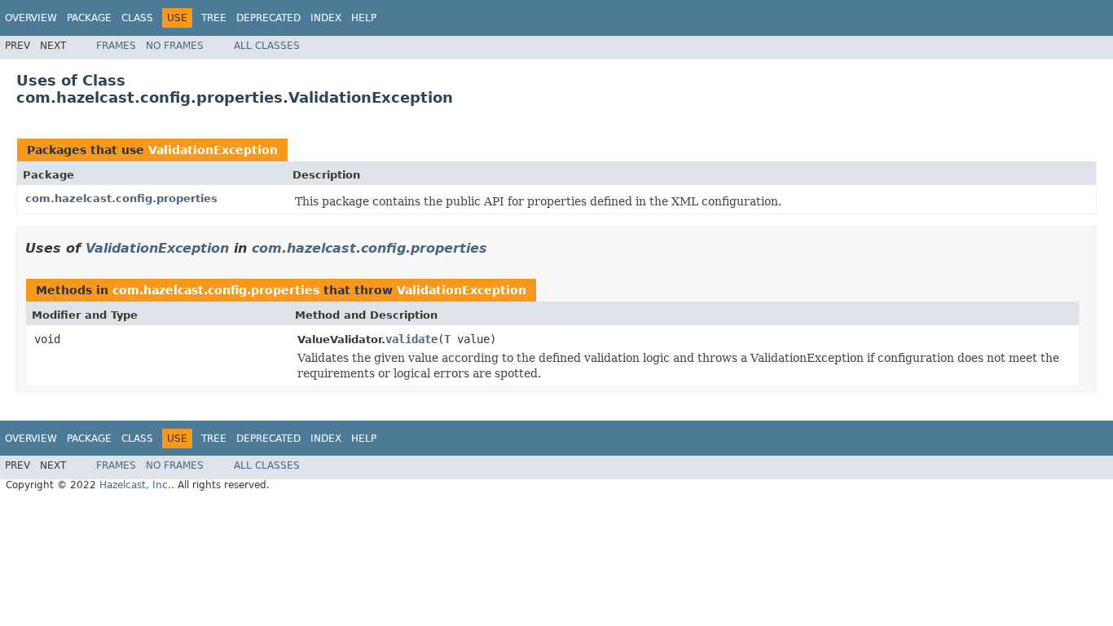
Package (89, 18)
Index (325, 18)
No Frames (175, 45)
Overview (31, 18)
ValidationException (213, 149)
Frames (116, 45)
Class (137, 18)
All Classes (267, 45)
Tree (214, 18)
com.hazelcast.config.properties (121, 198)
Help (363, 18)
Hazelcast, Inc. (135, 485)
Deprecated (268, 18)
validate (411, 339)
